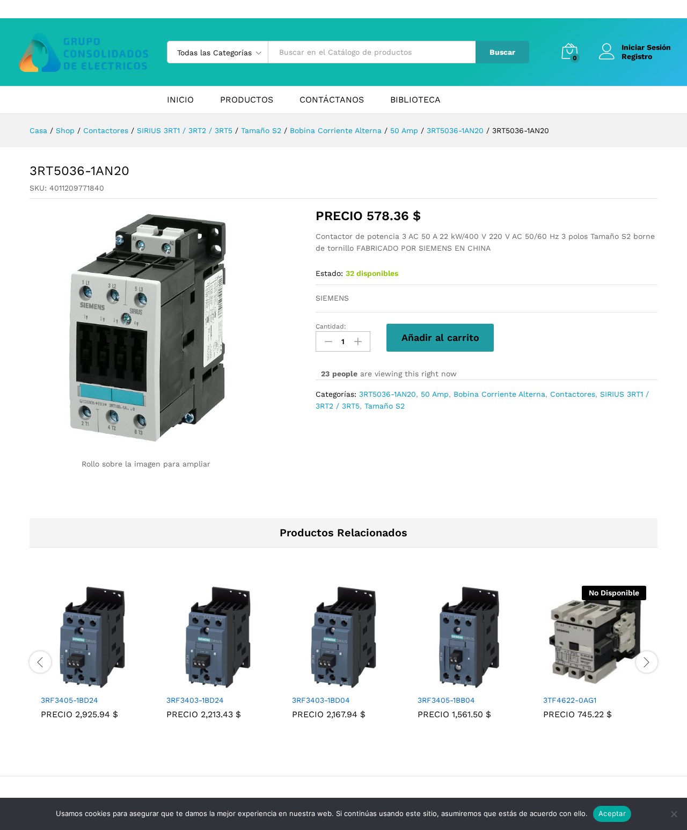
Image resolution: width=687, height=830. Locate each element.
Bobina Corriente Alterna (499, 394)
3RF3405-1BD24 (69, 700)
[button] (80, 682)
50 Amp (435, 394)
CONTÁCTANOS (331, 100)
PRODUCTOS (246, 100)
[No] (673, 814)
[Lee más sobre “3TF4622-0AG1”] (582, 682)
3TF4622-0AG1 (569, 700)
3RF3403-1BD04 (321, 700)
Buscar (502, 52)
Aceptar (612, 813)
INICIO (180, 100)
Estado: (329, 273)
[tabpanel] (92, 660)
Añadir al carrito (440, 337)
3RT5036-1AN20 (387, 394)
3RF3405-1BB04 (446, 700)
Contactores (572, 394)
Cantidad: (331, 326)
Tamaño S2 (384, 406)
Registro (637, 56)
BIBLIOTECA (415, 100)
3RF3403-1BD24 (195, 700)
